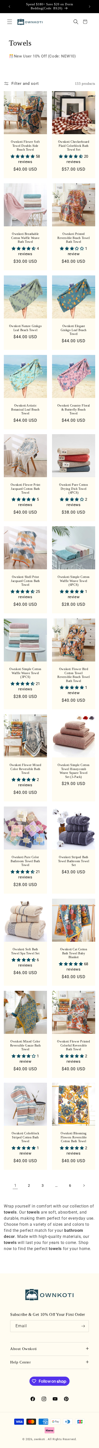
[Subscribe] (83, 1326)
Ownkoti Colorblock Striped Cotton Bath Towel (25, 1137)
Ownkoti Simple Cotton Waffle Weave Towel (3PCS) (25, 673)
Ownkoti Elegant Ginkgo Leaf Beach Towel (74, 330)
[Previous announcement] (9, 6)
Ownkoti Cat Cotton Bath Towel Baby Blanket (73, 953)
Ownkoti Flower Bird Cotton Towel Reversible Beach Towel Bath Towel (73, 675)
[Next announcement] (89, 6)
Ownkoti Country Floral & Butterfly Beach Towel (73, 409)
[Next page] (83, 1185)
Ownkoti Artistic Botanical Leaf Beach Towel (25, 409)
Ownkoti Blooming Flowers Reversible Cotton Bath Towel (74, 1137)
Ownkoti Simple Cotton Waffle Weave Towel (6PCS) (74, 581)
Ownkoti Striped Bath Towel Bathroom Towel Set (73, 861)
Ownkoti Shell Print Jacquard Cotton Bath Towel (25, 581)
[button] (9, 21)
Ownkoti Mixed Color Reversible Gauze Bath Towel (25, 1045)
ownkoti (39, 1439)
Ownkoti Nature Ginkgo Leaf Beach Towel (25, 328)
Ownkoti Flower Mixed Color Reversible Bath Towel (25, 769)
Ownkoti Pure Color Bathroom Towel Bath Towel (25, 861)
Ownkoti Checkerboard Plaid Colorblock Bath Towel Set (73, 145)
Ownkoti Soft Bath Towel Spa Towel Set (25, 951)
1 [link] (15, 1185)
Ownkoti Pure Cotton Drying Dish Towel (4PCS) (73, 488)
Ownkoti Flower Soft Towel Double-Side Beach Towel (25, 145)
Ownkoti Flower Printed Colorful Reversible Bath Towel (73, 1045)
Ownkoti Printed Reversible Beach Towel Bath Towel (73, 238)
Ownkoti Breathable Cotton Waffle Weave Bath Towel (25, 238)
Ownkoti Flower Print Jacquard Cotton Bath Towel (25, 488)
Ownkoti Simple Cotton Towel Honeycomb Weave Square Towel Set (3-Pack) (74, 771)
